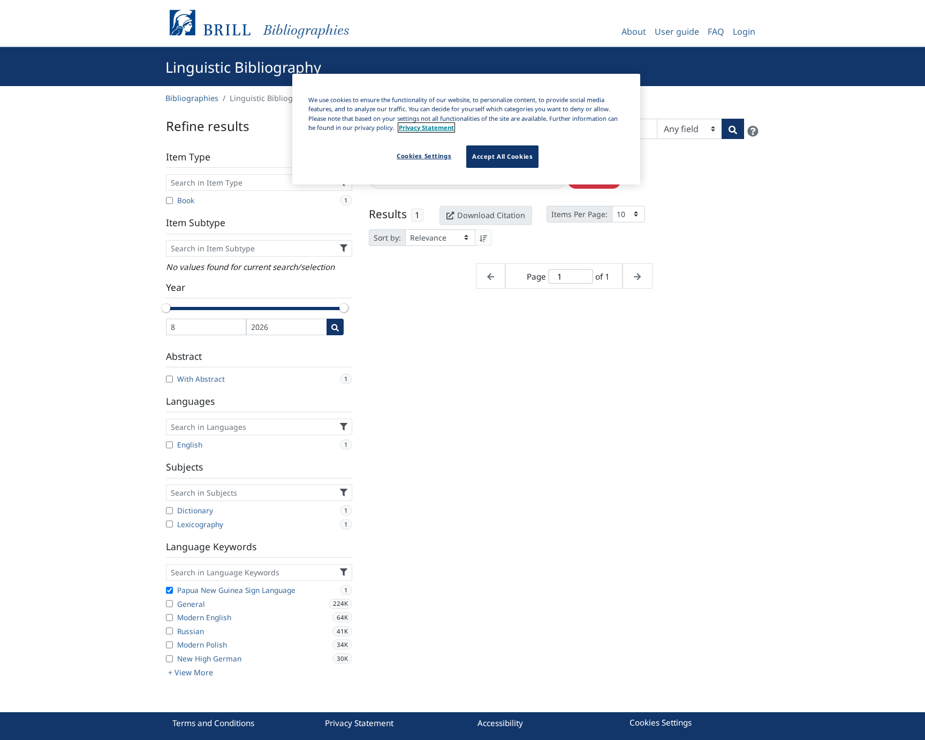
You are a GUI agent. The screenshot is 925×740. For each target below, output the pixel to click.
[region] (466, 129)
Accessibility (500, 723)
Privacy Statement (359, 723)
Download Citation (491, 215)
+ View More (190, 672)
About (633, 31)
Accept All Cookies (502, 156)
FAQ (716, 31)
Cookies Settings (661, 722)
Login (744, 31)
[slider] (166, 308)
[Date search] (335, 327)
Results (388, 213)
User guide (677, 31)
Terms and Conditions (213, 723)
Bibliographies (191, 98)
